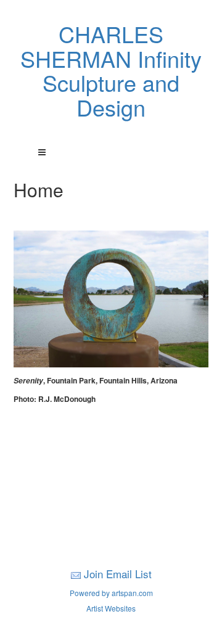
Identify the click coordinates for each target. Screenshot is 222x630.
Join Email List (118, 573)
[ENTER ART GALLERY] (111, 295)
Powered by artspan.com (111, 592)
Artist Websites (111, 608)
